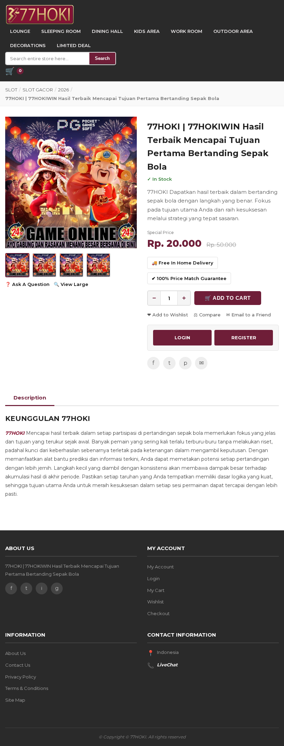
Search (102, 58)
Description (30, 397)
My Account (160, 566)
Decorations (28, 45)
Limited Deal (74, 45)
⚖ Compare (207, 314)
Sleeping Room (61, 31)
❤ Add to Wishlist (167, 314)
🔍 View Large (71, 284)
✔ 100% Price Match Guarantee (189, 278)
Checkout (158, 613)
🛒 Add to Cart (228, 298)
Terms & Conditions (26, 688)
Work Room (186, 31)
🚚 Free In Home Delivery (182, 263)
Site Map (15, 700)
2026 (63, 89)
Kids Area (147, 31)
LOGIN (182, 337)
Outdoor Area (233, 31)
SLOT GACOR (38, 89)
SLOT (11, 89)
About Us (15, 653)
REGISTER (243, 337)
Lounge (20, 31)
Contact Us (17, 665)
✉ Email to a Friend (248, 314)
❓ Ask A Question (27, 284)
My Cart (156, 590)
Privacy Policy (20, 677)
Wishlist (155, 601)
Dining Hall (107, 31)
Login (153, 578)
